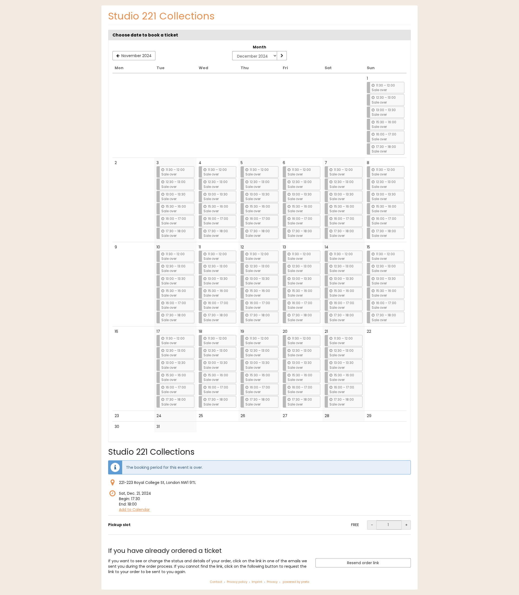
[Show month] (282, 55)
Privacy (272, 582)
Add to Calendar (134, 509)
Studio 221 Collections (161, 16)
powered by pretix (296, 582)
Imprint (257, 582)
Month (259, 47)
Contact (216, 582)
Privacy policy (237, 582)
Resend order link (363, 563)
